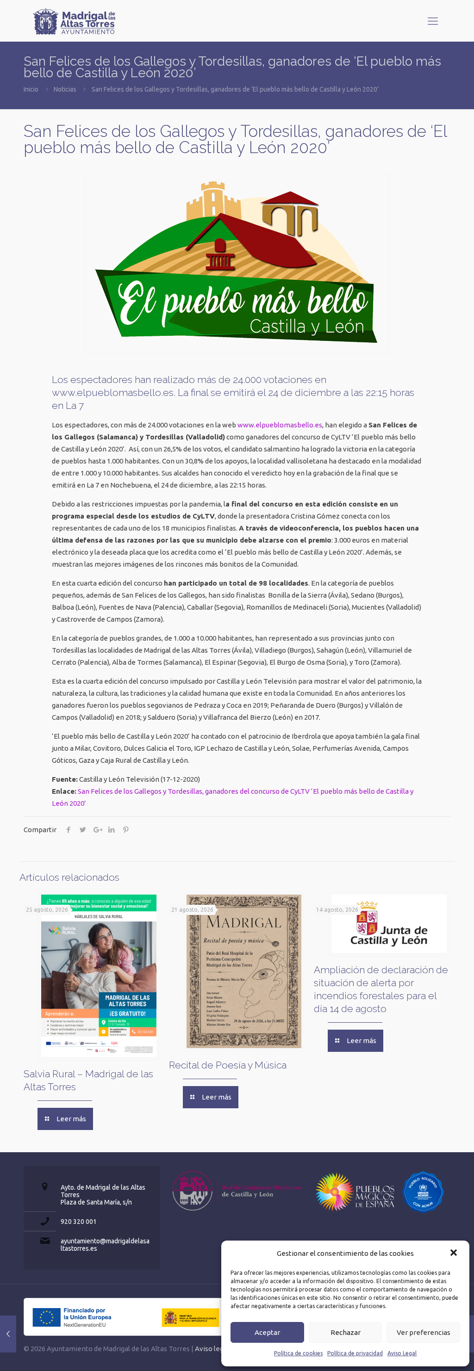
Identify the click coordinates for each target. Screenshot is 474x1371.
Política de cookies (298, 1353)
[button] (454, 1253)
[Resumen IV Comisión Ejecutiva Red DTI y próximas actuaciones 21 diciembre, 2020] (8, 1333)
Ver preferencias (423, 1332)
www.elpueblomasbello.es (279, 425)
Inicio (31, 89)
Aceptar (267, 1332)
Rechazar (346, 1332)
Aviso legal (212, 1348)
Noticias (65, 89)
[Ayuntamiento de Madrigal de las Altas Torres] (74, 21)
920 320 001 (79, 1221)
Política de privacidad (355, 1353)
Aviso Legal (402, 1353)
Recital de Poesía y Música (228, 1065)
